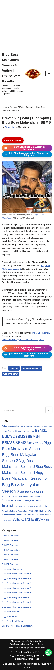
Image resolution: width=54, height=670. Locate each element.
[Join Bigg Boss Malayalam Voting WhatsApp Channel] (48, 652)
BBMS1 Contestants (11, 535)
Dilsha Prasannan (21, 500)
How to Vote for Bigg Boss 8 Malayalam (27, 647)
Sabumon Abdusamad (11, 514)
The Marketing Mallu (41, 333)
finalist (7, 505)
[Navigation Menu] (48, 73)
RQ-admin (9, 127)
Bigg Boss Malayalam (12, 569)
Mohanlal (43, 506)
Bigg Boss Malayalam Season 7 (16, 602)
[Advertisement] (27, 25)
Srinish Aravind (7, 520)
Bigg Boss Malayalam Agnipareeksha (27, 655)
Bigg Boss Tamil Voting (12, 621)
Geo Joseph (18, 506)
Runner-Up (45, 510)
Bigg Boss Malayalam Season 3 (16, 583)
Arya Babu (21, 431)
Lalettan (35, 506)
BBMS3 (21, 436)
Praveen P (14, 368)
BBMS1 (41, 430)
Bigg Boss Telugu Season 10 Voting (27, 652)
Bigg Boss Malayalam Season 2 (16, 578)
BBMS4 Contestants (11, 550)
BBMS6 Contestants (11, 559)
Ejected (31, 500)
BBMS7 (33, 443)
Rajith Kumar (12, 511)
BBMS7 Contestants (11, 564)
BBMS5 (8, 443)
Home (4, 107)
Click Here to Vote (12, 140)
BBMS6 (22, 442)
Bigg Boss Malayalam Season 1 (16, 573)
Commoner (7, 500)
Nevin (4, 511)
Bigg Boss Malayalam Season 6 (16, 597)
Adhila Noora (19, 426)
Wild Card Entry (10, 374)
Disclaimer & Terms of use (27, 659)
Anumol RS (12, 431)
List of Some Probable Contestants (18, 626)
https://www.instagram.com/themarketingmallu (23, 339)
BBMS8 (40, 443)
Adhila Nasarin (8, 426)
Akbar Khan (29, 426)
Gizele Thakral (28, 506)
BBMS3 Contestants (11, 545)
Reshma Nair (22, 511)
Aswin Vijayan (29, 431)
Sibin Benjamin (46, 514)
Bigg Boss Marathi (10, 611)
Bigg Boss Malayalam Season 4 (16, 588)
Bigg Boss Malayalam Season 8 (27, 497)
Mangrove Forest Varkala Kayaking (27, 641)
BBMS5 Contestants (11, 554)
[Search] (49, 410)
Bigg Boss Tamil (9, 616)
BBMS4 (34, 436)
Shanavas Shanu (35, 514)
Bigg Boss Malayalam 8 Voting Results (27, 644)
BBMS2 (8, 436)
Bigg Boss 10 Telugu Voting (15, 664)
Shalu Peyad (24, 514)
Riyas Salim (33, 511)
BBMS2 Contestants (11, 540)
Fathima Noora (41, 500)
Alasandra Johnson (40, 426)
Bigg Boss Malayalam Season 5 (16, 592)
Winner (45, 519)
